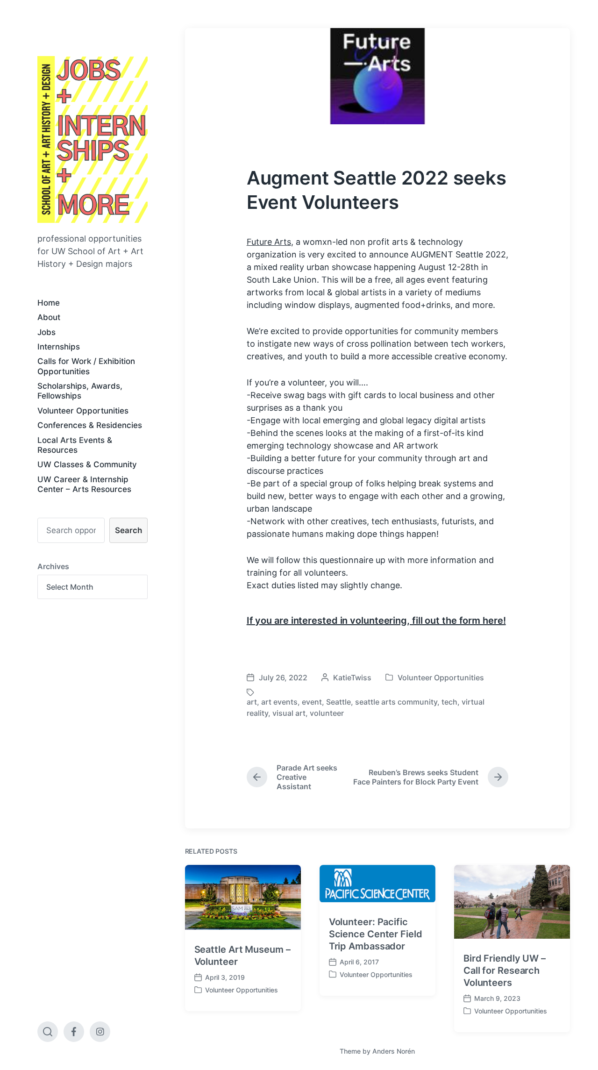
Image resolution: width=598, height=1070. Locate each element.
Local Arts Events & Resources (74, 445)
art (252, 701)
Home (48, 302)
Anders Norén (393, 1051)
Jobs (46, 332)
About (48, 317)
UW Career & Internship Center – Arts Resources (84, 484)
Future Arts (269, 242)
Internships (58, 346)
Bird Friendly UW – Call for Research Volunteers (504, 970)
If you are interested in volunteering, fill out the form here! (376, 620)
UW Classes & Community (87, 464)
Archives (53, 566)
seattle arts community (396, 701)
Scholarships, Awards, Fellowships (79, 390)
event (312, 701)
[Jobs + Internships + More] (92, 139)
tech (449, 701)
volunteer (327, 713)
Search (128, 530)
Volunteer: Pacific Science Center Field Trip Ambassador (375, 934)
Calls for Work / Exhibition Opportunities (86, 366)
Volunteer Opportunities (82, 410)
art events (279, 701)
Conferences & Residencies (89, 425)
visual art (289, 713)
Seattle (338, 701)
